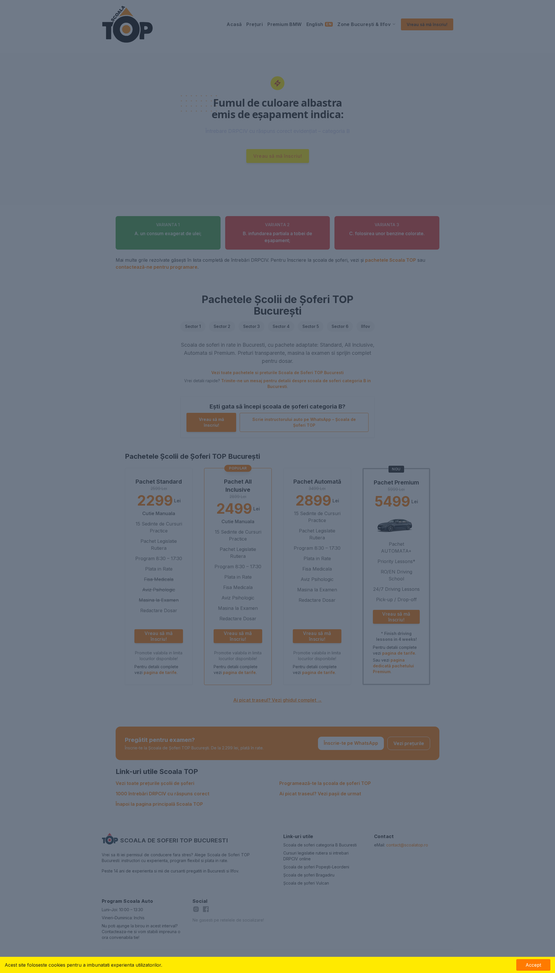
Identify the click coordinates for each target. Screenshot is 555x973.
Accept (533, 965)
